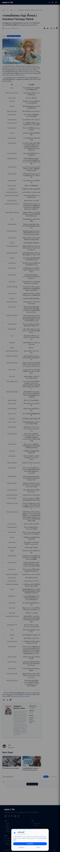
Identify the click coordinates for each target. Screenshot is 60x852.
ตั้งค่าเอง (39, 847)
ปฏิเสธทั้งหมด (21, 847)
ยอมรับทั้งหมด (30, 843)
